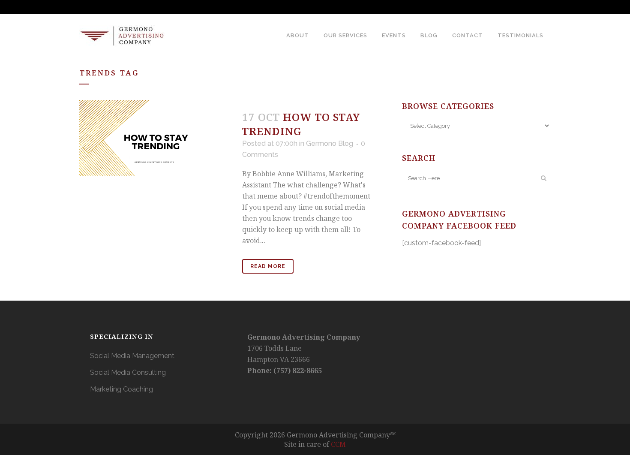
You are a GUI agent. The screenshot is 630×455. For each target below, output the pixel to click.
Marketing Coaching (121, 389)
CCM (338, 444)
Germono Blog (329, 143)
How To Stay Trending (301, 124)
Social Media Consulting (128, 372)
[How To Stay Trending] (155, 138)
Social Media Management (132, 356)
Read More (267, 266)
